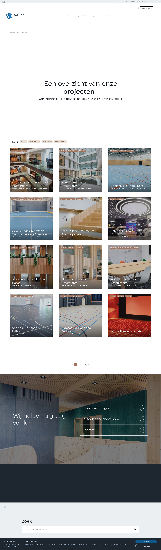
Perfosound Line (72, 150)
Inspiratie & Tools (82, 16)
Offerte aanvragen (96, 408)
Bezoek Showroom (146, 8)
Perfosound (122, 150)
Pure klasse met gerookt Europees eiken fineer (30, 188)
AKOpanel (87, 518)
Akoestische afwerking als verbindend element (129, 188)
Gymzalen (14, 296)
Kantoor (63, 150)
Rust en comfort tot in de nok (23, 285)
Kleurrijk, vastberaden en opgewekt (124, 334)
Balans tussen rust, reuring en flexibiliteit (77, 237)
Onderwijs (15, 199)
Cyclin (85, 532)
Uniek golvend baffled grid (121, 237)
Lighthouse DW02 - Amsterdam (75, 281)
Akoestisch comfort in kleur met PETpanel (28, 237)
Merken (68, 16)
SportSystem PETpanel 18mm (23, 334)
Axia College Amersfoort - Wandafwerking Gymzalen (30, 232)
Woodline (72, 199)
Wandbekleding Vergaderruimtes (123, 285)
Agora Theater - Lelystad (127, 331)
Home (61, 16)
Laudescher (87, 515)
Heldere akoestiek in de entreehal (74, 285)
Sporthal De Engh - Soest (128, 185)
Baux (85, 527)
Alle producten (88, 534)
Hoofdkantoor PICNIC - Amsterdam (126, 281)
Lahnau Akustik (88, 529)
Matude (107, 16)
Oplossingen (96, 16)
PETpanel (31, 199)
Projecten (22, 151)
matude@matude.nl (140, 1)
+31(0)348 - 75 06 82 (123, 1)
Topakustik (87, 513)
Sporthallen (113, 150)
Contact (89, 430)
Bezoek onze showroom (101, 419)
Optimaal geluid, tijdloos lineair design (76, 188)
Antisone (86, 520)
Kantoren (15, 151)
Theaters (112, 296)
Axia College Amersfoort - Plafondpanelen (79, 232)
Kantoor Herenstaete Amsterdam (76, 184)
